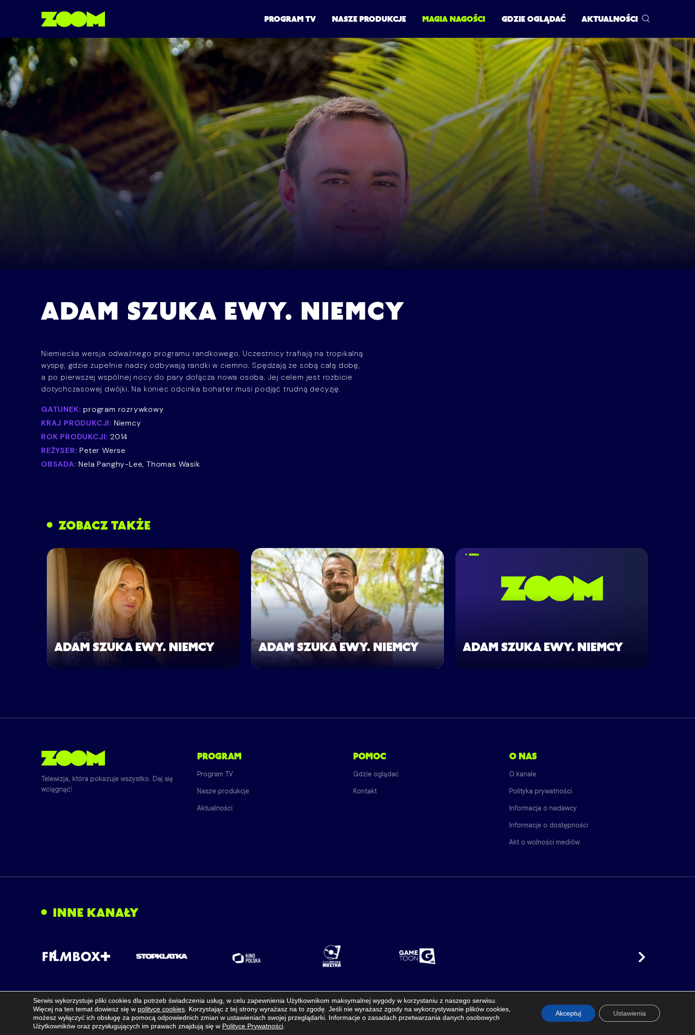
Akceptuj (568, 1013)
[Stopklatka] (161, 956)
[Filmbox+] (76, 956)
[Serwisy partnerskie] (347, 956)
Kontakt (365, 791)
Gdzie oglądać (533, 19)
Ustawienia (629, 1013)
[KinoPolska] (247, 956)
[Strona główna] (73, 19)
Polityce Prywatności (252, 1026)
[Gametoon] (417, 956)
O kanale (522, 774)
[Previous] (56, 956)
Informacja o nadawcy (543, 808)
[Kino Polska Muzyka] (332, 956)
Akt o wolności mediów (544, 842)
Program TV (290, 19)
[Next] (638, 956)
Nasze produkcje (369, 19)
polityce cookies (161, 1009)
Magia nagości (453, 19)
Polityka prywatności (540, 791)
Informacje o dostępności (548, 825)
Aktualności (610, 19)
